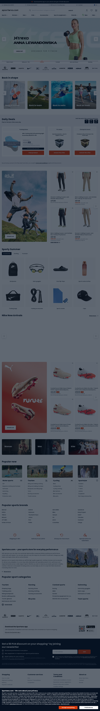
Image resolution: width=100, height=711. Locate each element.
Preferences (89, 707)
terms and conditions (42, 163)
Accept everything (68, 707)
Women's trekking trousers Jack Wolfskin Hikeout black (60, 197)
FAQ (29, 678)
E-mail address (58, 652)
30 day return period (32, 5)
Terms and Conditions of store (62, 680)
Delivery (4, 682)
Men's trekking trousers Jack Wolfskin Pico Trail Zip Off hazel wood (85, 197)
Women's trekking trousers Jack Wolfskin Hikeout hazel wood (84, 234)
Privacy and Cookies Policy (91, 664)
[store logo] (10, 10)
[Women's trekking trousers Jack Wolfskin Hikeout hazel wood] (86, 218)
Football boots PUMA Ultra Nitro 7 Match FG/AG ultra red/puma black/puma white (86, 389)
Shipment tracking (7, 680)
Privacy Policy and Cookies (61, 684)
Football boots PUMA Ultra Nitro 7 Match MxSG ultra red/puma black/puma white (86, 425)
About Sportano (83, 678)
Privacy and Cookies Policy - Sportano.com (56, 704)
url (16, 447)
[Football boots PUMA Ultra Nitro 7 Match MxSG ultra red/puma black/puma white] (86, 409)
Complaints (31, 682)
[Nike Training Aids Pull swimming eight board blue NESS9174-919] (12, 143)
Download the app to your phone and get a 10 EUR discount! (51, 1)
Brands (74, 15)
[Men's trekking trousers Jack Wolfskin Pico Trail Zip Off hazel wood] (86, 182)
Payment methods (7, 684)
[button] (4, 39)
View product (33, 153)
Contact (80, 5)
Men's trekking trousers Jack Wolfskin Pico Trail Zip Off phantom (61, 234)
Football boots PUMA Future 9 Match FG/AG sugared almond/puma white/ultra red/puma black (61, 389)
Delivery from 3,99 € (9, 5)
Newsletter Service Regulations (17, 659)
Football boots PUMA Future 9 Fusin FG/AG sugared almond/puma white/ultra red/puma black (61, 425)
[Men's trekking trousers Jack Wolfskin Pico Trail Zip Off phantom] (62, 218)
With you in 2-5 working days (58, 5)
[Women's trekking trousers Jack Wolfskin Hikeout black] (62, 182)
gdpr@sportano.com (16, 704)
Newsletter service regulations (62, 682)
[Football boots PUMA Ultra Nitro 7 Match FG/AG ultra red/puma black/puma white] (86, 373)
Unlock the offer (59, 153)
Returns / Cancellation (34, 680)
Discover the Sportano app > (13, 632)
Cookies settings (58, 686)
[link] (87, 10)
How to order (6, 678)
